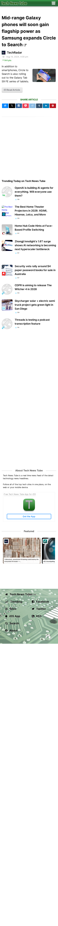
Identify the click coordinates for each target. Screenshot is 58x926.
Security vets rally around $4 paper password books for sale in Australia (35, 270)
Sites (12, 608)
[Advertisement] (29, 146)
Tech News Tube (18, 594)
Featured (29, 531)
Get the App (29, 516)
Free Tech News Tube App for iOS (20, 494)
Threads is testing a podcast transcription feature (32, 321)
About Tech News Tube (29, 470)
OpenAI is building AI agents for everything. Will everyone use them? (34, 191)
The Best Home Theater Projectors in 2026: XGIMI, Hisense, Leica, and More (31, 210)
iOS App (14, 616)
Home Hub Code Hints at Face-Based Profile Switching (34, 227)
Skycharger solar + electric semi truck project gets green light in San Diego (35, 304)
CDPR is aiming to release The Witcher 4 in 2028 (33, 287)
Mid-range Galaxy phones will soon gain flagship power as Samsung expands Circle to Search (29, 31)
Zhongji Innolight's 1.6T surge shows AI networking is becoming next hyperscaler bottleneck (35, 245)
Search (14, 623)
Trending (16, 601)
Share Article (29, 99)
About (13, 630)
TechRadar (14, 52)
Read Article (13, 90)
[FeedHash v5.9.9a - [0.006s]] (48, 638)
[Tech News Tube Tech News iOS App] (29, 510)
